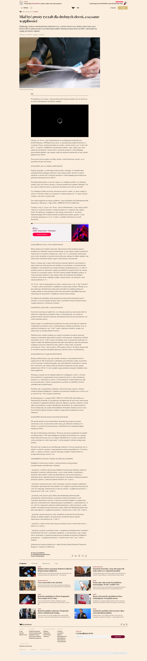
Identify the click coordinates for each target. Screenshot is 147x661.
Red (32, 94)
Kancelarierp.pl (61, 638)
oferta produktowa (45, 649)
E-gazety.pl (60, 633)
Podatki (36, 11)
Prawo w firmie (29, 11)
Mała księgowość (62, 636)
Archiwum (46, 636)
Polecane (35, 563)
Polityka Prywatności (34, 631)
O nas (20, 631)
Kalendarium (33, 649)
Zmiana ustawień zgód (35, 633)
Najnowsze (46, 563)
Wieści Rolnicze (61, 640)
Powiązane (22, 563)
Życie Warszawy (61, 641)
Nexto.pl (59, 634)
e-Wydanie (113, 8)
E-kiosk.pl (59, 631)
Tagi (56, 563)
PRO (78, 8)
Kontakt (21, 633)
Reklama (45, 631)
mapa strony (22, 649)
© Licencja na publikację (38, 553)
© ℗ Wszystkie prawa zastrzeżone (40, 554)
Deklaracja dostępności (35, 638)
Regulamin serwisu (34, 634)
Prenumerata (47, 634)
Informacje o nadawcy (35, 636)
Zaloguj (123, 8)
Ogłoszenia (46, 633)
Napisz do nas (23, 634)
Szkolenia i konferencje (25, 646)
